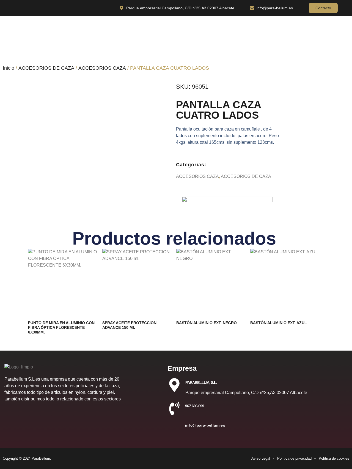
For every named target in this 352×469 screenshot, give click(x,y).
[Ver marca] (227, 200)
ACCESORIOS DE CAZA (46, 68)
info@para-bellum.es (205, 425)
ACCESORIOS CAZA (102, 68)
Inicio (8, 68)
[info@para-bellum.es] (174, 428)
